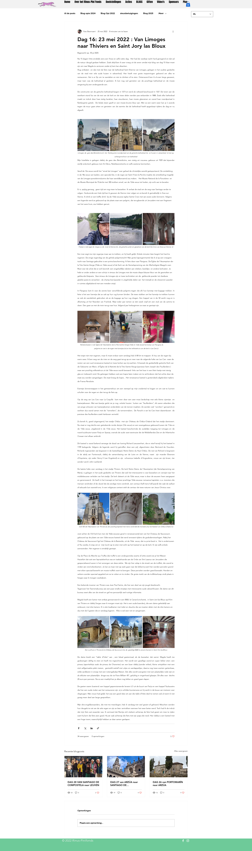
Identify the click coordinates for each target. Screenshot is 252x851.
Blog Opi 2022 (108, 13)
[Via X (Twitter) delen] (85, 728)
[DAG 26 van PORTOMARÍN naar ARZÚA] (169, 766)
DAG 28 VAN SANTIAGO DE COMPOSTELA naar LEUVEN (83, 784)
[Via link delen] (98, 728)
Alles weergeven (181, 751)
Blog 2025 (148, 13)
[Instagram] (188, 840)
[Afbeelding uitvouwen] (93, 135)
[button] (188, 4)
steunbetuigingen (129, 13)
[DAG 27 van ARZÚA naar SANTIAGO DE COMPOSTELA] (126, 766)
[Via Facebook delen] (78, 728)
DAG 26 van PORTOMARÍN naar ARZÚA (168, 784)
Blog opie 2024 (87, 13)
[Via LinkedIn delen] (91, 728)
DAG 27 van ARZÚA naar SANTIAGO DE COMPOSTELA (124, 784)
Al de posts (69, 13)
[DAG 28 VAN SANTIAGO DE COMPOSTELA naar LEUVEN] (83, 766)
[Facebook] (183, 840)
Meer (161, 13)
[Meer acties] (173, 31)
